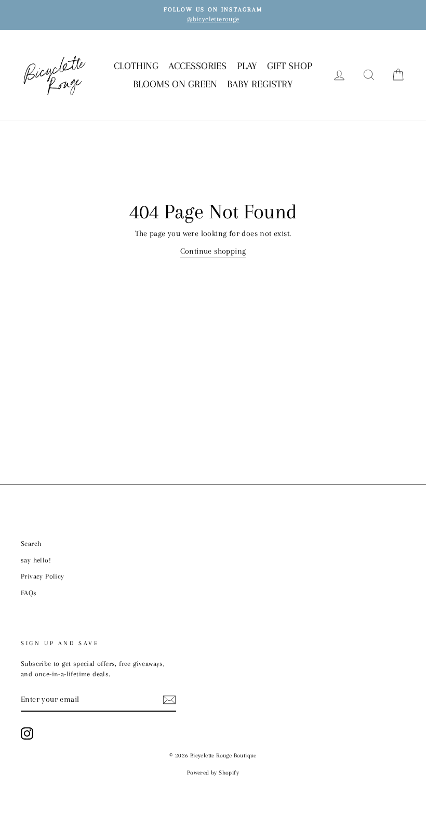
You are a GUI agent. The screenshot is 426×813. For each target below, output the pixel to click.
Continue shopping (213, 251)
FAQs (29, 593)
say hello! (36, 560)
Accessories (197, 66)
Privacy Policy (42, 576)
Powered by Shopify (213, 772)
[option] (213, 15)
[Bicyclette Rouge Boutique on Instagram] (27, 733)
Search (31, 543)
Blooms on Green (175, 84)
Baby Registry (260, 84)
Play (247, 66)
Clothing (136, 66)
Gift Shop (289, 66)
